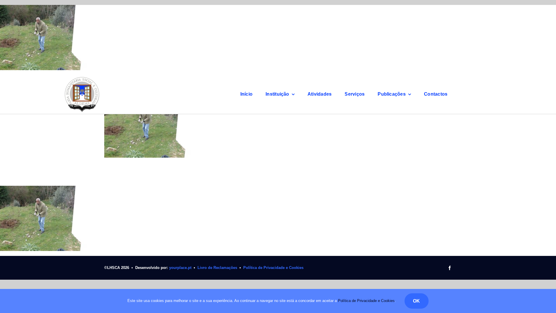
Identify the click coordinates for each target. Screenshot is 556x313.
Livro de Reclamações (217, 267)
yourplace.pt (180, 267)
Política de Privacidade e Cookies (273, 267)
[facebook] (449, 268)
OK (416, 301)
